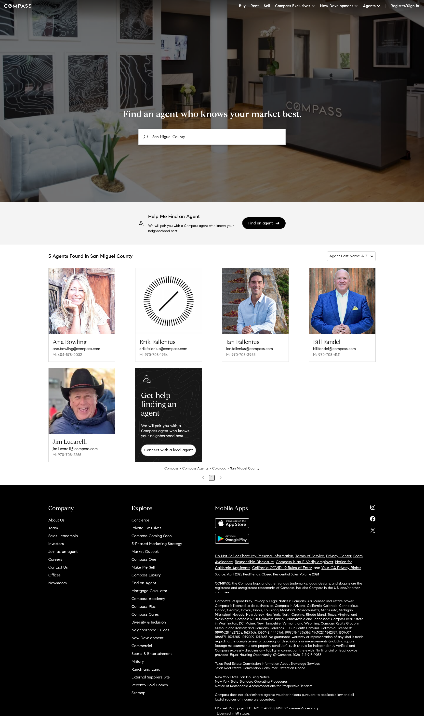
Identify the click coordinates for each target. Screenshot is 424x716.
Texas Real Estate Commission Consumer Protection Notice (260, 668)
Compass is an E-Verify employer (304, 562)
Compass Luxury (146, 575)
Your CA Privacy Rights (341, 567)
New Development (147, 638)
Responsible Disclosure (254, 562)
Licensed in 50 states (233, 713)
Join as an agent (63, 551)
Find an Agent (144, 583)
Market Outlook (145, 551)
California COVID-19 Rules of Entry (282, 567)
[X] (373, 529)
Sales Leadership (63, 536)
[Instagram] (373, 506)
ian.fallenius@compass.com (249, 348)
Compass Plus (144, 606)
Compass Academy (148, 598)
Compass (171, 468)
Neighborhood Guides (150, 630)
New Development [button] (336, 5)
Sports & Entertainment (152, 653)
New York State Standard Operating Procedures (251, 681)
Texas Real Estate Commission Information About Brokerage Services (267, 664)
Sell (267, 5)
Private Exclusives (146, 528)
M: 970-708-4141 (326, 354)
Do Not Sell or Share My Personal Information (254, 556)
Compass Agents (195, 468)
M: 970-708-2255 (67, 454)
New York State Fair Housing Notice (242, 677)
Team (53, 528)
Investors (56, 543)
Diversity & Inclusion (149, 622)
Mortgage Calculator (149, 590)
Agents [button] (369, 5)
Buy (242, 5)
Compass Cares (145, 614)
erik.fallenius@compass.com (163, 348)
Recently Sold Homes (150, 685)
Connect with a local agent (168, 450)
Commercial (142, 645)
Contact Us (58, 567)
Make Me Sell (143, 567)
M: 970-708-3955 (240, 354)
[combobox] (212, 137)
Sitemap (138, 692)
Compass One (144, 559)
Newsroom (57, 583)
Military (138, 661)
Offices (54, 575)
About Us (56, 520)
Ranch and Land (146, 669)
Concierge (140, 520)
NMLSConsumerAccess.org (297, 708)
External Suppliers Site (151, 677)
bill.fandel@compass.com (334, 348)
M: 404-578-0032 (67, 354)
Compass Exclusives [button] (292, 5)
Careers (55, 559)
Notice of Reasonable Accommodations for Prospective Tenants (263, 686)
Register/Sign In (405, 5)
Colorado (219, 468)
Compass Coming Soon (152, 536)
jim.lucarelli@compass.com (75, 448)
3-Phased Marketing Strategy (157, 543)
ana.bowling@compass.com (76, 348)
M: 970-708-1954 (153, 354)
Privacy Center (338, 556)
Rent (255, 5)
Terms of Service (309, 556)
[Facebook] (373, 517)
